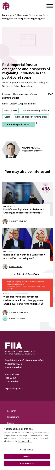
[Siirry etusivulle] (16, 6)
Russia (7, 117)
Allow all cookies (27, 464)
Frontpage (7, 15)
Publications (21, 15)
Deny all (27, 457)
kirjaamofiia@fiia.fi (14, 389)
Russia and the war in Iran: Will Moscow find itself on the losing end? (24, 256)
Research (11, 411)
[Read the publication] (27, 41)
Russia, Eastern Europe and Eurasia (19, 104)
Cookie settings (27, 450)
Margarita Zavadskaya (18, 221)
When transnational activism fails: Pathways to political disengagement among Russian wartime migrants (25, 300)
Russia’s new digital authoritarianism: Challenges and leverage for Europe (23, 211)
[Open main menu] (49, 6)
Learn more (23, 441)
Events (10, 423)
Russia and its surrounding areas (31, 117)
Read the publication (18, 125)
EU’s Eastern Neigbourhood (35, 111)
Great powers (10, 111)
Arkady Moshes (31, 148)
